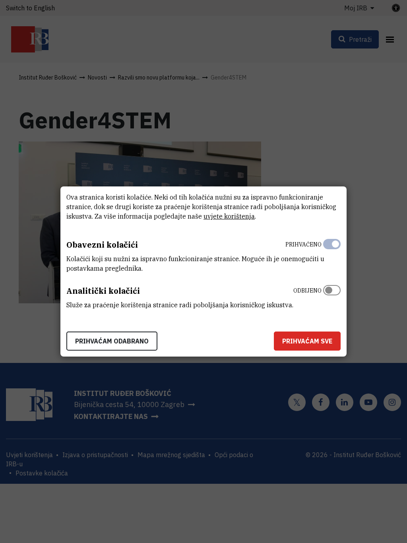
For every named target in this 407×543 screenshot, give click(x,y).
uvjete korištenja (229, 216)
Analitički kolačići (103, 290)
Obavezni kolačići (102, 244)
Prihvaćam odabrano (112, 341)
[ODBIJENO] (332, 295)
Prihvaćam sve (307, 341)
